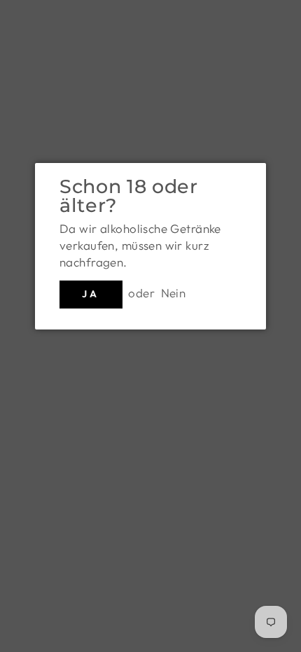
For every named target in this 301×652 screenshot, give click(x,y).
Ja (90, 294)
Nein (173, 292)
